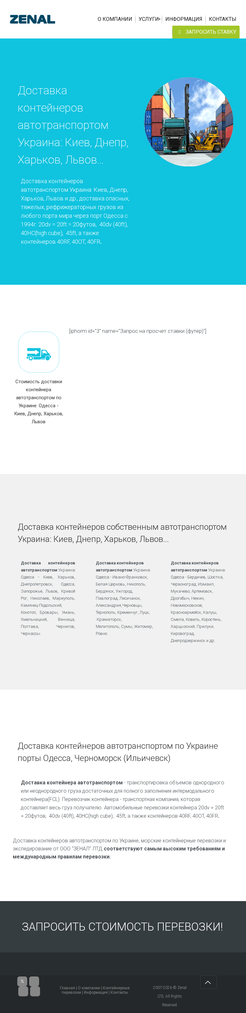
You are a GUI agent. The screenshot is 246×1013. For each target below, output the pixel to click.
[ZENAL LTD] (32, 19)
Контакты (119, 992)
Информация (96, 992)
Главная (67, 988)
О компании (89, 988)
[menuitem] (114, 19)
